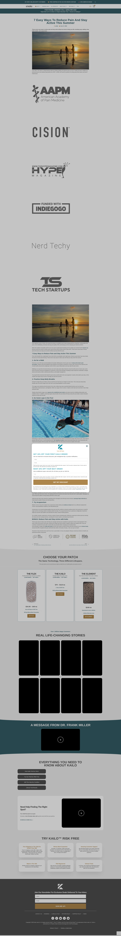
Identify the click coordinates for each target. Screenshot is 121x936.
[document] (60, 468)
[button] (87, 446)
